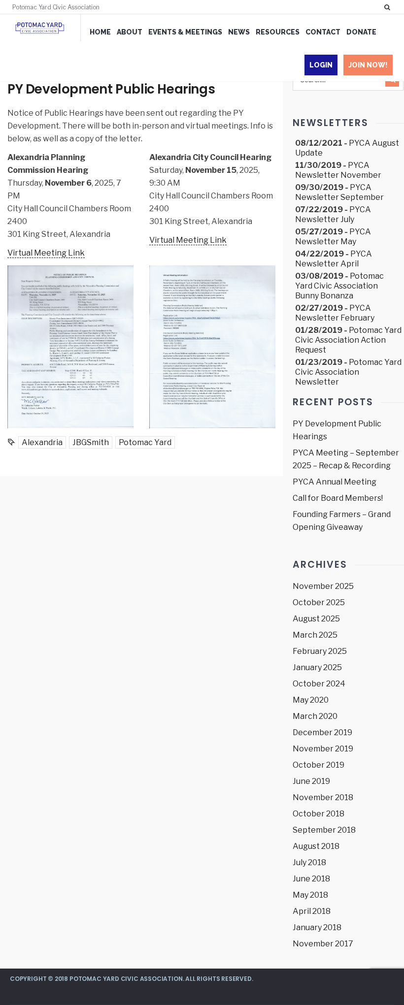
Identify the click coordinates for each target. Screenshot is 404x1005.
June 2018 (311, 878)
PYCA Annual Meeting (334, 481)
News (239, 32)
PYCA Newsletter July (333, 214)
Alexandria (42, 442)
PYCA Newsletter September (339, 192)
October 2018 (318, 813)
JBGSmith (90, 442)
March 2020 (315, 716)
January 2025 (317, 667)
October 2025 (319, 602)
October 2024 (319, 683)
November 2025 (323, 586)
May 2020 (311, 700)
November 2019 (323, 748)
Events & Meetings (185, 32)
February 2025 (320, 651)
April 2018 (312, 911)
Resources (278, 32)
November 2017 (323, 943)
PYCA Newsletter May (333, 236)
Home (100, 32)
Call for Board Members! (338, 498)
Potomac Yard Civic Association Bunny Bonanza (339, 285)
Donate (361, 32)
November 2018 (323, 797)
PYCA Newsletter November (338, 170)
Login (321, 65)
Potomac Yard (145, 442)
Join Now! (368, 65)
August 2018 (316, 846)
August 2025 (316, 618)
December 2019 (322, 732)
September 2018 (324, 830)
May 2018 (310, 895)
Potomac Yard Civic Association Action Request (348, 340)
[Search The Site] (389, 6)
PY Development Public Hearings (111, 89)
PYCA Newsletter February (334, 313)
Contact (322, 32)
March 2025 (315, 635)
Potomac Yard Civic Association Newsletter (348, 372)
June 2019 (311, 781)
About (129, 32)
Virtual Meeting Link (46, 253)
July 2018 (309, 862)
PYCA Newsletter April (333, 258)
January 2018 (317, 927)
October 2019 (318, 765)
